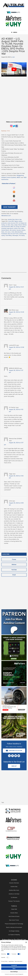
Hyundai (18, 230)
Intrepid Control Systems (8, 177)
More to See (18, 219)
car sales (8, 224)
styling (3, 235)
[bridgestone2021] (13, 838)
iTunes (14, 559)
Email (14, 575)
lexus (9, 232)
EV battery (22, 226)
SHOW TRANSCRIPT (9, 207)
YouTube (14, 569)
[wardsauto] (13, 12)
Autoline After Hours (14, 890)
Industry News (14, 912)
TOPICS (14, 906)
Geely (22, 228)
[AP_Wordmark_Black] (13, 18)
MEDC (19, 177)
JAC (6, 232)
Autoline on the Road (14, 894)
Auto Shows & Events (14, 916)
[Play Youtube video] (14, 69)
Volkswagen (15, 235)
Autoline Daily (11, 219)
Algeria (16, 221)
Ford (19, 228)
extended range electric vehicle (9, 228)
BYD (17, 223)
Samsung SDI (22, 233)
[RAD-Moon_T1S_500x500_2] (14, 660)
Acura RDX (11, 221)
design (16, 224)
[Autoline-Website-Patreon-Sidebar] (14, 634)
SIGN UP (14, 766)
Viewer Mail (14, 909)
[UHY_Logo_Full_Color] (13, 24)
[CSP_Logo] (13, 829)
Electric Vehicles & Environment (14, 927)
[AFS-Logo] (13, 847)
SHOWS (14, 880)
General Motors (5, 230)
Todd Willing (8, 235)
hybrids (14, 230)
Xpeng (23, 235)
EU (14, 226)
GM (10, 230)
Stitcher (14, 564)
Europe (17, 226)
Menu (15, 32)
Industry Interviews (14, 883)
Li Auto (12, 232)
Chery (12, 224)
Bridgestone (20, 175)
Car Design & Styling (14, 931)
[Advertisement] (14, 107)
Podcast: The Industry (14, 901)
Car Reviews (14, 897)
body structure (11, 223)
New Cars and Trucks (13, 233)
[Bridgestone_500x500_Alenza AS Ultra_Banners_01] (14, 711)
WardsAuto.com (6, 215)
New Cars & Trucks (14, 920)
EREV (12, 226)
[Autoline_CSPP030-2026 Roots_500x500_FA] (14, 738)
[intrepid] (13, 811)
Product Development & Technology (14, 923)
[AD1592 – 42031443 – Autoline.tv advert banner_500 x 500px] (14, 685)
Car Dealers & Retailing (14, 934)
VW (20, 235)
